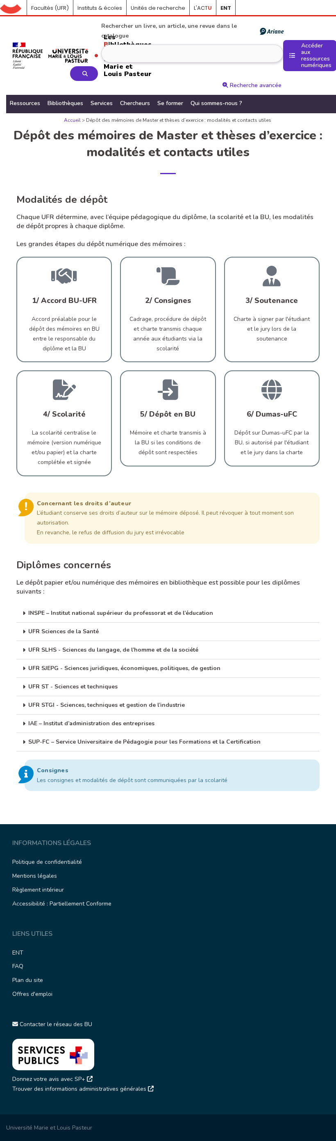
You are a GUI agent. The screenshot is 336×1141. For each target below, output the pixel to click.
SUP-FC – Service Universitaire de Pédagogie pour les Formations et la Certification (144, 742)
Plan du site (27, 980)
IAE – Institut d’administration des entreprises (91, 723)
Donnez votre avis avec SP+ (49, 1079)
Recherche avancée (255, 85)
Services (102, 103)
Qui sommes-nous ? (216, 103)
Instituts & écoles (99, 8)
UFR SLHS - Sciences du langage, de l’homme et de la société (113, 650)
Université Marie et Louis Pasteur (49, 1128)
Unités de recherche (158, 8)
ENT (17, 953)
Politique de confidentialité (47, 862)
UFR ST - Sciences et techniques (73, 686)
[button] (168, 613)
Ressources (25, 103)
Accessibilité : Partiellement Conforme (61, 904)
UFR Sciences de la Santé (63, 631)
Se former (170, 103)
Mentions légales (34, 876)
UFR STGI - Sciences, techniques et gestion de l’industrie (106, 705)
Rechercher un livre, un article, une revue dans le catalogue (169, 31)
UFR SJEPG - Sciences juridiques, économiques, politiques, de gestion (124, 668)
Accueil (13, 8)
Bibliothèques (65, 103)
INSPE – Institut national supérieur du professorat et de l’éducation (120, 613)
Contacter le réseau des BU (55, 1024)
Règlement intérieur (38, 890)
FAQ (17, 966)
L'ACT (203, 8)
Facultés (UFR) (50, 8)
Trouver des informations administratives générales (80, 1089)
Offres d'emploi (32, 994)
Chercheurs (135, 103)
